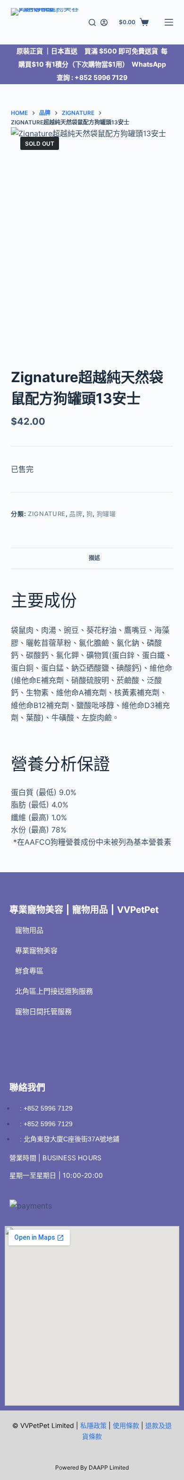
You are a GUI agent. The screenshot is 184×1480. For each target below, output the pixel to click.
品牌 (75, 513)
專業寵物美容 (36, 950)
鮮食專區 (29, 970)
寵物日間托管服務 (43, 1011)
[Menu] (169, 22)
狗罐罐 (106, 513)
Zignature (47, 513)
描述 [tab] (94, 557)
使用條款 (126, 1425)
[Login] (104, 22)
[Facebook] (21, 1039)
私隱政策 (93, 1425)
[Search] (92, 22)
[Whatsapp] (73, 1039)
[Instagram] (47, 1039)
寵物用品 (29, 930)
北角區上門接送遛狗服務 (54, 991)
